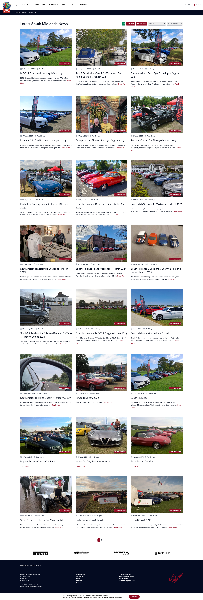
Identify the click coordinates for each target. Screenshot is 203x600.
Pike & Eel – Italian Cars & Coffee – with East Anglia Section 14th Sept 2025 (99, 75)
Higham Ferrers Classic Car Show (37, 461)
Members (83, 5)
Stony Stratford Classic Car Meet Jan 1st (41, 520)
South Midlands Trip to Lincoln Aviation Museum (45, 397)
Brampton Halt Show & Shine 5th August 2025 (100, 140)
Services (73, 5)
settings (119, 598)
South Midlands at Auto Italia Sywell (150, 333)
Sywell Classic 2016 (141, 520)
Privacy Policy (123, 578)
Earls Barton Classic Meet (89, 520)
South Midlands (139, 397)
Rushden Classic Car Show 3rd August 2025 (153, 140)
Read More (122, 84)
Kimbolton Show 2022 (87, 397)
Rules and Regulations (126, 576)
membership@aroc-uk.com (33, 587)
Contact (78, 583)
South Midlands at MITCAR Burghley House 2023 (101, 333)
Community (53, 5)
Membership (26, 5)
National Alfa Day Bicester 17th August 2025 (43, 140)
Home (17, 12)
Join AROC (187, 5)
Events (37, 5)
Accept (134, 597)
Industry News (142, 24)
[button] (16, 5)
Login (198, 5)
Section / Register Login (127, 581)
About (63, 5)
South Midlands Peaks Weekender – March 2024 (101, 268)
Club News (130, 24)
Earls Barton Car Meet (142, 461)
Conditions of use (125, 574)
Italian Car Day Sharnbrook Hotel (93, 461)
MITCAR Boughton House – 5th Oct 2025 (41, 73)
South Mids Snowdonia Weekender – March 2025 (156, 204)
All (124, 24)
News (43, 5)
